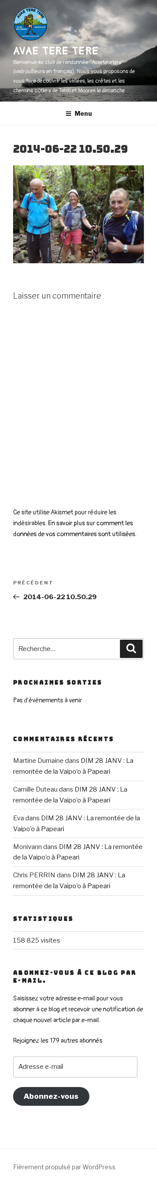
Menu (83, 113)
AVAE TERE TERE (56, 51)
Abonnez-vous (51, 1096)
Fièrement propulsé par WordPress (64, 1167)
